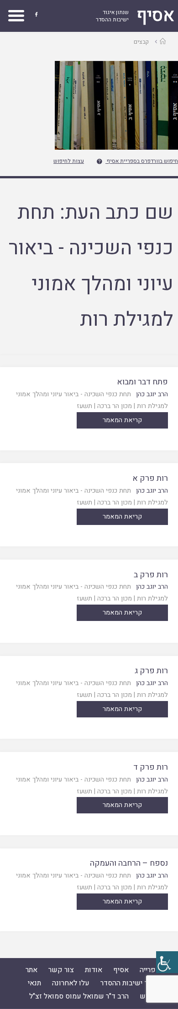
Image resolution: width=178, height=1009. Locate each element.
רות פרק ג (151, 671)
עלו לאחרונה (70, 983)
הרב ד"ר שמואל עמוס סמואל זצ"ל (79, 996)
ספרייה (150, 969)
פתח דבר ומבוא (142, 382)
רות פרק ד (150, 767)
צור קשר (61, 969)
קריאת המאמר (122, 420)
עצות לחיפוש (68, 161)
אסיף (121, 969)
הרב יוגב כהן (152, 394)
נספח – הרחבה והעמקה (129, 863)
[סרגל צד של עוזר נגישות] (167, 962)
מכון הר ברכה (114, 406)
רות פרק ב (151, 575)
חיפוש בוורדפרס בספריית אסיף (142, 161)
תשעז (84, 406)
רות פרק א (150, 478)
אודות (93, 969)
